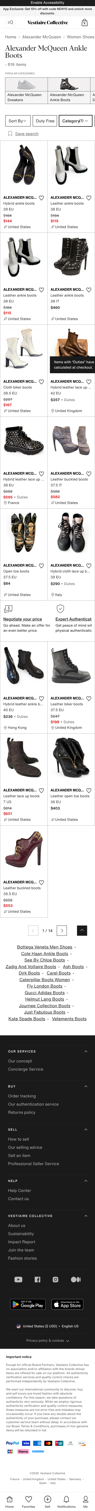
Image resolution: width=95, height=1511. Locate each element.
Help (13, 1181)
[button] (84, 22)
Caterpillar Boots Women (44, 980)
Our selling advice (25, 1147)
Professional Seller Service (33, 1164)
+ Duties (68, 399)
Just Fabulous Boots (44, 1012)
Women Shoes (80, 37)
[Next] (62, 931)
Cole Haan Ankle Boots (44, 954)
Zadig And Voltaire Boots (31, 967)
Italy (53, 1483)
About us (16, 1225)
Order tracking (22, 1096)
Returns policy (21, 1112)
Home (10, 37)
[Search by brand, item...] (10, 22)
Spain (43, 1483)
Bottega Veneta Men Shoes (44, 947)
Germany (75, 1479)
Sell (12, 1130)
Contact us (18, 1199)
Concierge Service (25, 1069)
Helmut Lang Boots (44, 999)
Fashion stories (22, 1258)
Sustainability (21, 1234)
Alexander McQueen (41, 37)
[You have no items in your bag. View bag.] (84, 22)
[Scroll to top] (82, 931)
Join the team (21, 1250)
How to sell (18, 1139)
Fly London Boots (44, 986)
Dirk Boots (29, 973)
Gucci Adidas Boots (45, 993)
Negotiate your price (22, 619)
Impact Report (21, 1242)
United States (57, 1479)
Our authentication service (33, 1104)
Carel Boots (59, 973)
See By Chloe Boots (44, 960)
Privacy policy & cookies (45, 1340)
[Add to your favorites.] (42, 198)
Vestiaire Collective (30, 1216)
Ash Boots (73, 967)
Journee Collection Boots (44, 1006)
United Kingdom (33, 1479)
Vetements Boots (69, 1019)
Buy (12, 1086)
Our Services (22, 1051)
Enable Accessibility (47, 2)
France (15, 1479)
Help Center (19, 1190)
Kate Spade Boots (26, 1019)
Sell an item (19, 1155)
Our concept (20, 1061)
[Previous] (33, 931)
